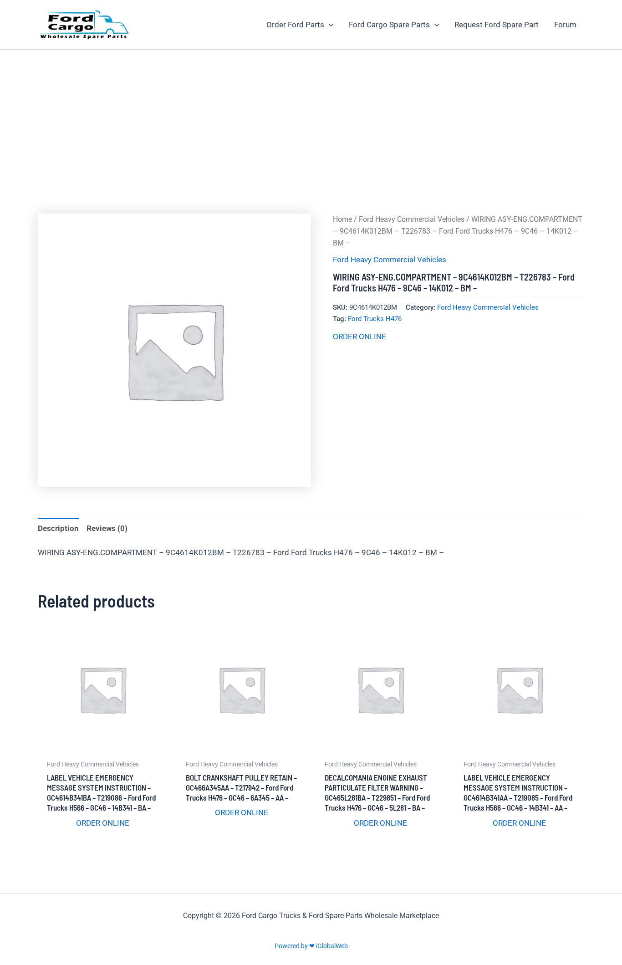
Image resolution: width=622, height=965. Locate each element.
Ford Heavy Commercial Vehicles (411, 219)
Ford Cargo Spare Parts (389, 24)
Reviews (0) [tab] (107, 528)
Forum (565, 24)
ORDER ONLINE (359, 336)
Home (342, 219)
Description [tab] (58, 528)
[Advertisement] (311, 118)
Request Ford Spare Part (496, 24)
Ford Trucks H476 (375, 319)
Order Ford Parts (295, 24)
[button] (328, 24)
